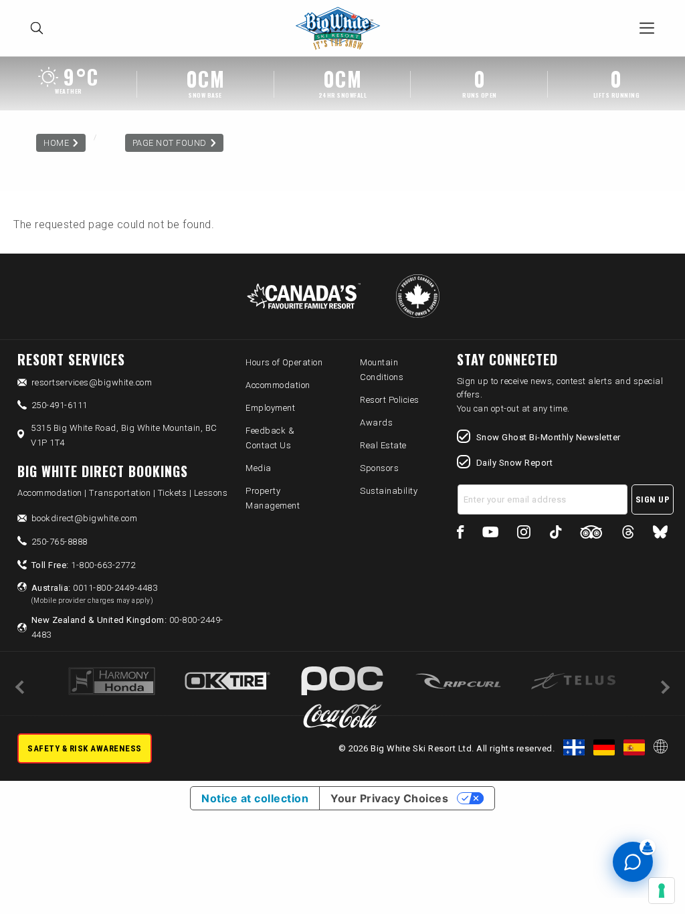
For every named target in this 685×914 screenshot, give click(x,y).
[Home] (341, 28)
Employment (270, 408)
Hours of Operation (284, 362)
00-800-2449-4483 (127, 627)
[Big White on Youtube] (490, 534)
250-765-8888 (59, 542)
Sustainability (388, 491)
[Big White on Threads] (628, 534)
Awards (376, 423)
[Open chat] (633, 862)
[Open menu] (647, 28)
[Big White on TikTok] (555, 534)
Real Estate (383, 445)
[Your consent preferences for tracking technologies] (661, 890)
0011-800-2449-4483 (94, 593)
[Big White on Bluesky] (660, 534)
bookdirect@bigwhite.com (84, 518)
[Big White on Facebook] (460, 534)
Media (259, 468)
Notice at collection (254, 798)
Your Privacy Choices (389, 798)
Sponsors (379, 468)
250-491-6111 (59, 405)
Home (56, 143)
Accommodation (278, 385)
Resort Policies (389, 400)
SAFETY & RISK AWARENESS (84, 748)
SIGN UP (652, 499)
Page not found (169, 143)
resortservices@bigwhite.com (92, 382)
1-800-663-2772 (83, 565)
